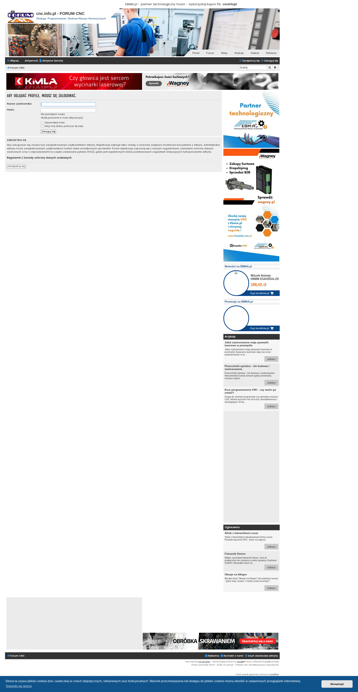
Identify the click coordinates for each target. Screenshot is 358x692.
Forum (210, 52)
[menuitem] (51, 60)
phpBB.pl (274, 674)
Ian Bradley (204, 661)
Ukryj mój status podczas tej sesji (63, 126)
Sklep (224, 52)
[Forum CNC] (20, 16)
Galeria (255, 52)
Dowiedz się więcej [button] (19, 686)
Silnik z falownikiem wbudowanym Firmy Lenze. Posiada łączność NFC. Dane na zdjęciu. (250, 540)
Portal (195, 52)
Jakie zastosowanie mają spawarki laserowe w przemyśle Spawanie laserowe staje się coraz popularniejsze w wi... (250, 350)
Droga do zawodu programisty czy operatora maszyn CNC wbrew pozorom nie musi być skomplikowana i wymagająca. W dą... (251, 398)
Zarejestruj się (16, 166)
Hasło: (11, 109)
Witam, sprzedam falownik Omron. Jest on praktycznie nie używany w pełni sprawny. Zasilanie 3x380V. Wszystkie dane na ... (251, 560)
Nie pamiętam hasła (53, 114)
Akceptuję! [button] (337, 683)
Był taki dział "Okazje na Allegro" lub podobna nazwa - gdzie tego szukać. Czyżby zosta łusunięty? (251, 581)
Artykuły (239, 52)
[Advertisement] (251, 467)
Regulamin (14, 158)
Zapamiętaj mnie (54, 122)
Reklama (271, 52)
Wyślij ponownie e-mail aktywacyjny (62, 117)
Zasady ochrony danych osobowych (47, 158)
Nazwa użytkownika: (19, 103)
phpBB (240, 661)
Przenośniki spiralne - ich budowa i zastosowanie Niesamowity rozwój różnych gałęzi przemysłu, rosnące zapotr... (250, 374)
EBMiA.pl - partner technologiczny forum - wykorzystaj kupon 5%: (173, 4)
